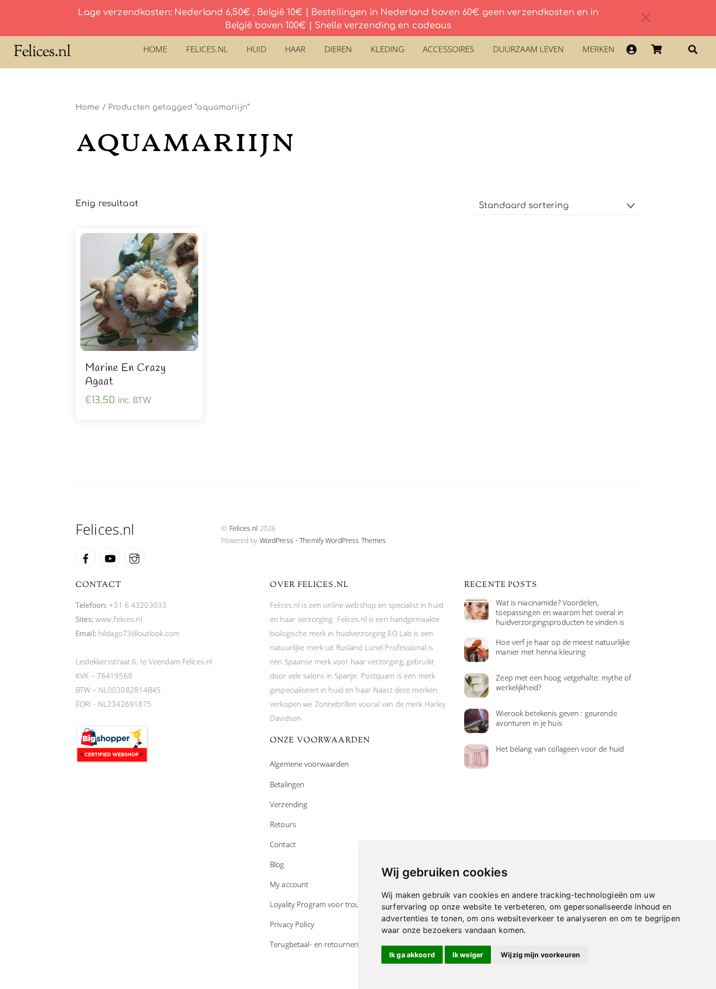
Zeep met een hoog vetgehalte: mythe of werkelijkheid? (563, 682)
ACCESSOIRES (448, 49)
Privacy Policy (292, 924)
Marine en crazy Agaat (125, 375)
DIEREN (338, 49)
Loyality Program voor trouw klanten (330, 904)
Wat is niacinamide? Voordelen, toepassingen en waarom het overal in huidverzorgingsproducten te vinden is (560, 612)
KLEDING (387, 49)
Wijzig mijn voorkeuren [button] (540, 954)
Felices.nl (207, 49)
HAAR (295, 49)
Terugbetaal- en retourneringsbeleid (330, 944)
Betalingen (287, 784)
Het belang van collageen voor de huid (560, 749)
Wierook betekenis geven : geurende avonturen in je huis (556, 718)
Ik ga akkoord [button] (412, 954)
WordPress (276, 540)
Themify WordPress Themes (343, 540)
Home (155, 49)
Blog (277, 864)
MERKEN (599, 49)
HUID (256, 49)
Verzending (288, 804)
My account (289, 884)
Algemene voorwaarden (309, 764)
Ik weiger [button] (467, 954)
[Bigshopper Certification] (112, 760)
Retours (283, 824)
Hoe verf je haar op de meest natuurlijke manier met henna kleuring (563, 647)
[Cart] (656, 49)
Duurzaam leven (528, 49)
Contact (283, 844)
